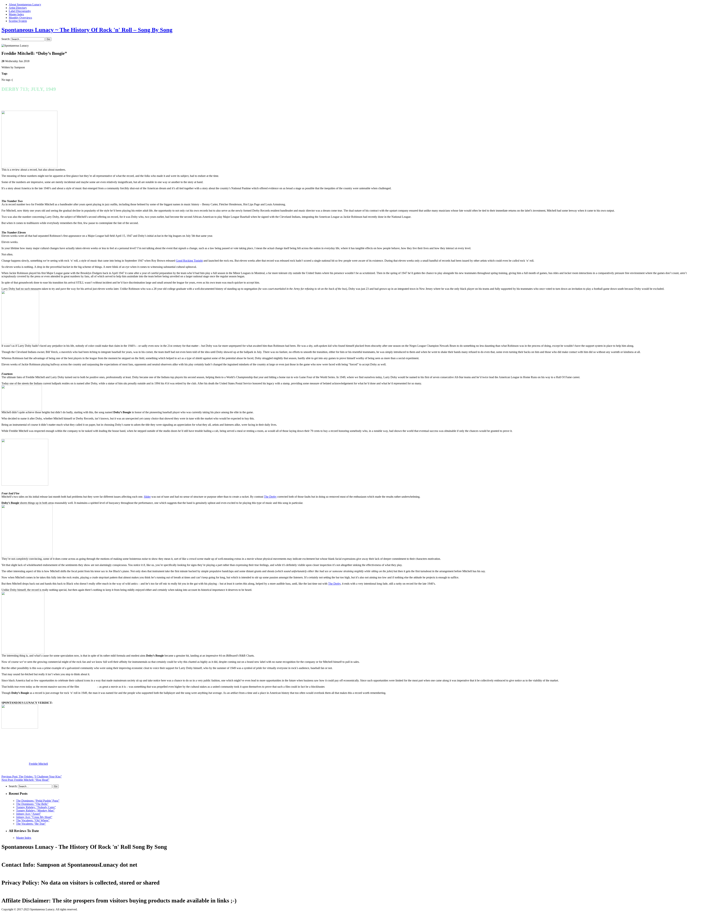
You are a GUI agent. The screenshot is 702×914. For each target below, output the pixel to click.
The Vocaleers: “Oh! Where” (33, 820)
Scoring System (18, 20)
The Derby (270, 496)
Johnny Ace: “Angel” (28, 813)
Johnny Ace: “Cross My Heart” (34, 817)
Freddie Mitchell (38, 763)
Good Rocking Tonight (189, 260)
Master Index (16, 14)
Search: (5, 39)
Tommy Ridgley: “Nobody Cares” (36, 807)
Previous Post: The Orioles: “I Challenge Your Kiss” (31, 776)
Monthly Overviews (20, 17)
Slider (147, 496)
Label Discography (20, 11)
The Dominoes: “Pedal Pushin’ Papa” (37, 800)
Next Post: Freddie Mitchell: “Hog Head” (25, 779)
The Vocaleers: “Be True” (31, 823)
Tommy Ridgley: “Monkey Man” (35, 810)
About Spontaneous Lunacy (25, 4)
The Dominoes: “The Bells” (32, 803)
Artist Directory (18, 7)
